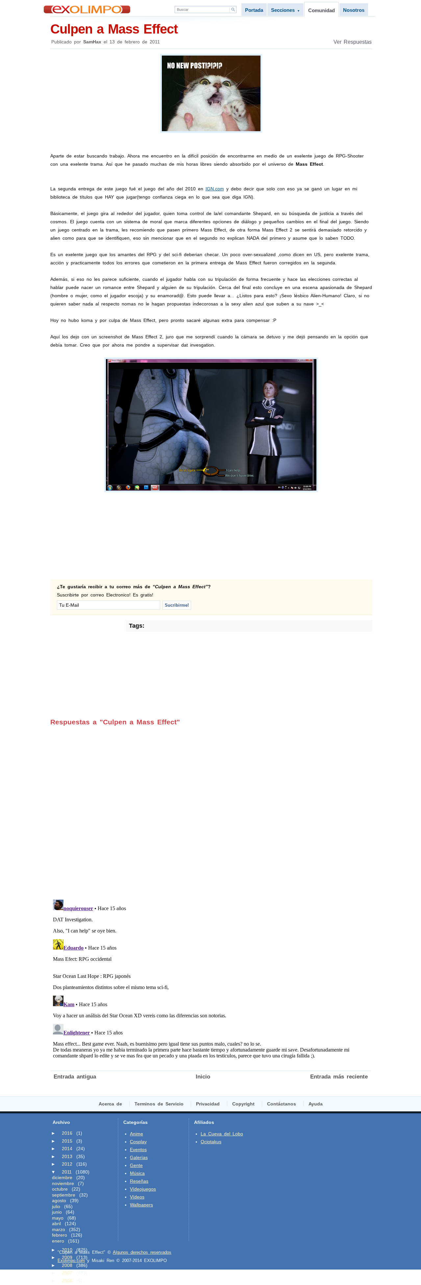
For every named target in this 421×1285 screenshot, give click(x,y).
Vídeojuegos (143, 1189)
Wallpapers (141, 1204)
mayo (57, 1218)
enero (58, 1241)
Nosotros (353, 10)
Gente (136, 1165)
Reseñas (139, 1181)
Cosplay (138, 1141)
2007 (67, 1272)
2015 (67, 1141)
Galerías (139, 1157)
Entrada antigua (75, 1077)
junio (57, 1212)
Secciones (285, 10)
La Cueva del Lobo (222, 1133)
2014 (67, 1148)
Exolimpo (87, 9)
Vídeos (137, 1197)
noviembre (63, 1183)
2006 (67, 1280)
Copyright (243, 1103)
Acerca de (110, 1103)
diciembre (62, 1177)
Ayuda (316, 1103)
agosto (59, 1200)
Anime (136, 1133)
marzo (58, 1229)
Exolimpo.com (71, 1260)
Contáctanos (281, 1103)
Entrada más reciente (339, 1077)
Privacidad (208, 1103)
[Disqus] (210, 808)
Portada (254, 10)
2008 (67, 1265)
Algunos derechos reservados (142, 1252)
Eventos (138, 1149)
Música (137, 1173)
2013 (67, 1156)
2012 (67, 1164)
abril (56, 1223)
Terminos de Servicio (159, 1103)
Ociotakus (211, 1141)
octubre (60, 1189)
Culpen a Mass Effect (114, 29)
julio (56, 1206)
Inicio (203, 1077)
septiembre (63, 1195)
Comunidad (321, 10)
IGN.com (215, 188)
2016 (67, 1133)
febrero (59, 1235)
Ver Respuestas (353, 42)
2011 (67, 1172)
